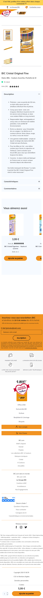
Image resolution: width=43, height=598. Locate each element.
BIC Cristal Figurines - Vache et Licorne (15, 247)
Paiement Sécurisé (11, 360)
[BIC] (21, 13)
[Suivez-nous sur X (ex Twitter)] (25, 527)
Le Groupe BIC (15, 7)
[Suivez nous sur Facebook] (16, 527)
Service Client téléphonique (32, 370)
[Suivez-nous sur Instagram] (21, 527)
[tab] (9, 47)
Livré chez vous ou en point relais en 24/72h (11, 370)
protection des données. (31, 348)
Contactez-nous (35, 7)
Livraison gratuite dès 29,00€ (32, 360)
